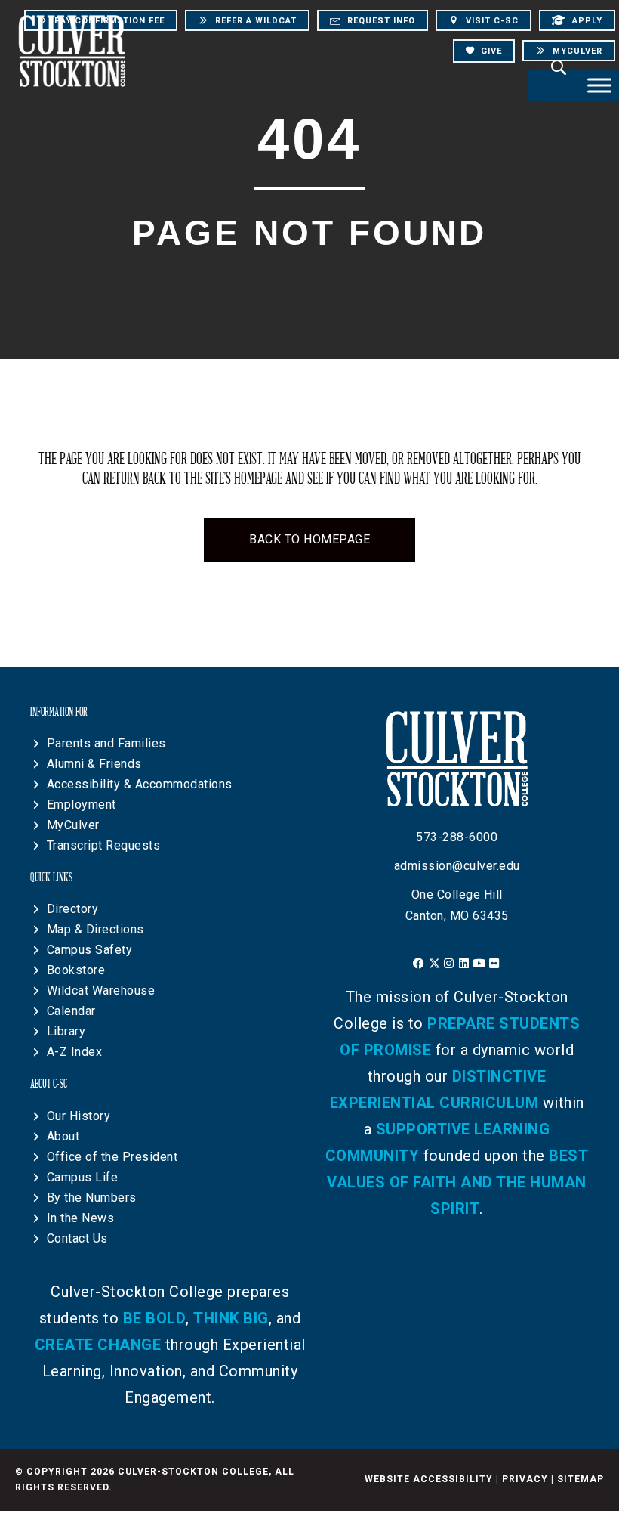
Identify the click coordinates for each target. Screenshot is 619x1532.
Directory (73, 909)
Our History (79, 1116)
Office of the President (112, 1157)
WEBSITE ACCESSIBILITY (429, 1479)
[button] (419, 963)
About (63, 1136)
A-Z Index (75, 1052)
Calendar (71, 1011)
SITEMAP (580, 1479)
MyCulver (73, 825)
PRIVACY (525, 1479)
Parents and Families (106, 743)
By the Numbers (92, 1197)
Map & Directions (95, 929)
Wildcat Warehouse (101, 990)
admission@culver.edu (457, 866)
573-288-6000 (456, 837)
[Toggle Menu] (599, 85)
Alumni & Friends (94, 764)
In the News (81, 1218)
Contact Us (77, 1238)
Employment (81, 804)
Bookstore (76, 970)
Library (66, 1031)
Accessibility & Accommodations (140, 784)
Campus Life (83, 1177)
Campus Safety (90, 949)
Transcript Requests (104, 845)
